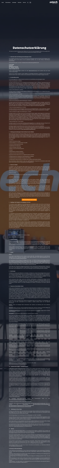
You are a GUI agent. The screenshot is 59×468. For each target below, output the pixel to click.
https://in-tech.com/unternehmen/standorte (16, 236)
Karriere (24, 2)
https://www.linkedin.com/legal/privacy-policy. (17, 345)
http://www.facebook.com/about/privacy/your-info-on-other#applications (21, 405)
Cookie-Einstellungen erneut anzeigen (29, 199)
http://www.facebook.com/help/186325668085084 (41, 404)
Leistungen (14, 2)
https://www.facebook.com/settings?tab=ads (16, 337)
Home (3, 2)
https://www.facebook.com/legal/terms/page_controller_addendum (20, 399)
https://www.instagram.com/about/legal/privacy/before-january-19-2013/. (21, 340)
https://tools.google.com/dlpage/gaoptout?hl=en (36, 359)
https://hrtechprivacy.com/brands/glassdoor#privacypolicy (19, 355)
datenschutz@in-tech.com (33, 70)
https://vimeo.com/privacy (13, 363)
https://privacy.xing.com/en (40, 348)
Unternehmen (8, 2)
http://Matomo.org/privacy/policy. (16, 445)
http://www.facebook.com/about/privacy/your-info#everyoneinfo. (20, 406)
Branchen (19, 2)
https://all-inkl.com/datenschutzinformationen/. (19, 258)
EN (30, 2)
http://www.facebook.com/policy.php (39, 403)
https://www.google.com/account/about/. (16, 360)
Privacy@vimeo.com (23, 363)
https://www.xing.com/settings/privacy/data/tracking (18, 349)
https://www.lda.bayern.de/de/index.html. (28, 129)
